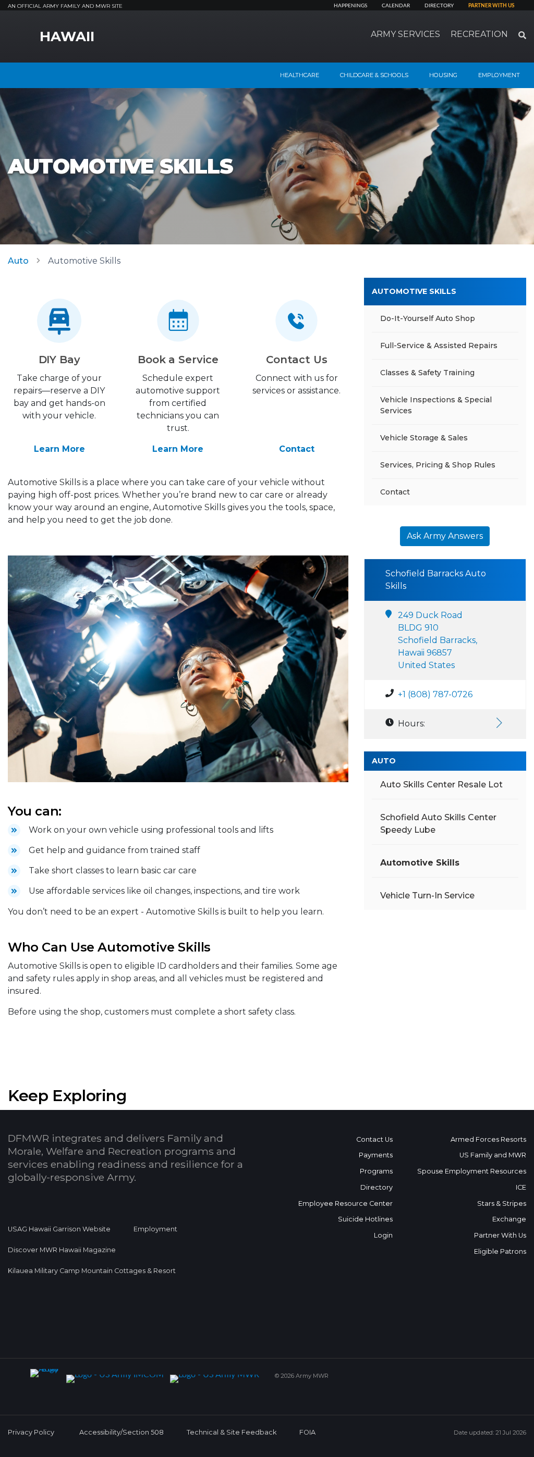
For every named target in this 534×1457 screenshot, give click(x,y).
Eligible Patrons (500, 1251)
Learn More (59, 449)
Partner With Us (500, 1235)
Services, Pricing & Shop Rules (437, 465)
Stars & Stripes (501, 1203)
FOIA (307, 1432)
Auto (18, 261)
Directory (439, 5)
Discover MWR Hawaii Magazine (62, 1250)
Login (383, 1235)
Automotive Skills (414, 291)
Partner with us (491, 5)
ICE (521, 1187)
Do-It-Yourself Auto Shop (427, 318)
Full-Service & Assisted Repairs (438, 345)
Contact (296, 449)
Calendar (396, 5)
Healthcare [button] (299, 75)
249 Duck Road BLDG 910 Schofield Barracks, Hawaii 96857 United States (437, 640)
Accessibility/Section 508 (121, 1432)
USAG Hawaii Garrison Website (59, 1229)
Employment (155, 1229)
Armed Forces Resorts (488, 1139)
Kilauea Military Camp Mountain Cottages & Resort (92, 1271)
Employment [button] (499, 75)
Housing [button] (443, 75)
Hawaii (67, 36)
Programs (376, 1171)
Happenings (350, 5)
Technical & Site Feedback (231, 1432)
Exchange (509, 1219)
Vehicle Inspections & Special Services (436, 405)
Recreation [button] (479, 34)
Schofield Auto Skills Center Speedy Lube (438, 823)
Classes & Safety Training (427, 372)
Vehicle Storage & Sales (424, 437)
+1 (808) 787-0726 (435, 694)
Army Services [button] (405, 34)
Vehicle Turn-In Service (427, 895)
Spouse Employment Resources (471, 1171)
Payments (376, 1155)
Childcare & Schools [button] (374, 75)
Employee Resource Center (345, 1203)
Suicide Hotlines (365, 1219)
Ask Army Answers (445, 536)
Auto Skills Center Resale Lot (441, 784)
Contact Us (374, 1139)
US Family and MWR (492, 1155)
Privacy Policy (31, 1432)
